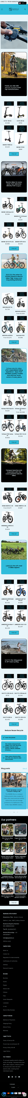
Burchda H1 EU (20, 335)
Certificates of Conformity (10, 961)
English (13, 1087)
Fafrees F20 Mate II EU (20, 409)
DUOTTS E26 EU (7, 717)
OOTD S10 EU (20, 121)
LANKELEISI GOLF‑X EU (20, 624)
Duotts (5, 981)
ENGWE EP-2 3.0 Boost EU (20, 217)
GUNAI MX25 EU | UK (7, 506)
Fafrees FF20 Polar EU (7, 408)
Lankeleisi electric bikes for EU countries (7, 877)
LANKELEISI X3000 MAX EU (7, 599)
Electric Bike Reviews (9, 1010)
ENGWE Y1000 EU (7, 145)
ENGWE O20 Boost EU (7, 212)
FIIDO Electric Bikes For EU (7, 838)
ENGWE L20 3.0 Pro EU (7, 241)
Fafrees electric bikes (14, 368)
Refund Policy (7, 1027)
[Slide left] (10, 812)
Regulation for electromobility (11, 957)
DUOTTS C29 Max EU (20, 693)
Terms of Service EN (8, 1040)
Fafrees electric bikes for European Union (7, 857)
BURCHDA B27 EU (7, 307)
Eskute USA (6, 988)
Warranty (5, 1030)
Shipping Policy (7, 1023)
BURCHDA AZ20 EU (20, 311)
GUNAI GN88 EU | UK (20, 506)
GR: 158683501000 (8, 926)
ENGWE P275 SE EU (20, 241)
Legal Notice (6, 1051)
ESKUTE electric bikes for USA (7, 896)
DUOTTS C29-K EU (20, 717)
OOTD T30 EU (7, 121)
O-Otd (5, 1006)
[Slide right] (17, 812)
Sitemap (5, 964)
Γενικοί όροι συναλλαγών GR (11, 1044)
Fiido (4, 995)
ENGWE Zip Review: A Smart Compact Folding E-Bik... (14, 790)
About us (5, 950)
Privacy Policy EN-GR (9, 1047)
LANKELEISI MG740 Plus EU (20, 599)
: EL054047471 (11, 929)
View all (14, 154)
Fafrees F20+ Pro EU (20, 434)
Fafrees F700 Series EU (7, 434)
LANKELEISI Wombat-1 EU (7, 625)
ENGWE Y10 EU (20, 147)
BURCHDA (9, 275)
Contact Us (6, 954)
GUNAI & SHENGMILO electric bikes (20, 857)
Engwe (5, 985)
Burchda (5, 978)
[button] (2, 9)
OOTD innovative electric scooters (20, 896)
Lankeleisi (6, 1003)
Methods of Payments (9, 1020)
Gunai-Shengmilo (7, 999)
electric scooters (11, 87)
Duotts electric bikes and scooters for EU (20, 877)
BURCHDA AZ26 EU (7, 335)
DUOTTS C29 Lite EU (7, 693)
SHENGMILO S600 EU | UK (7, 526)
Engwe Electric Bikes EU (20, 838)
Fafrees (5, 992)
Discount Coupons (8, 968)
